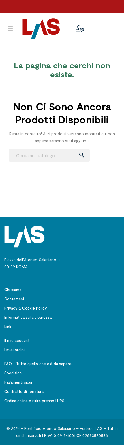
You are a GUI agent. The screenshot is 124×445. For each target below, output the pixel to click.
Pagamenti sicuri (18, 382)
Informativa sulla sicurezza (28, 317)
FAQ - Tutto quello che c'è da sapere (38, 363)
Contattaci (14, 298)
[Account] (80, 28)
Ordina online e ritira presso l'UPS (34, 400)
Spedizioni (13, 373)
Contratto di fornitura (24, 391)
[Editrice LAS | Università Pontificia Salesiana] (24, 236)
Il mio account (16, 340)
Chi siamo (13, 289)
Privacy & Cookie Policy (25, 308)
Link (7, 326)
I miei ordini (14, 349)
